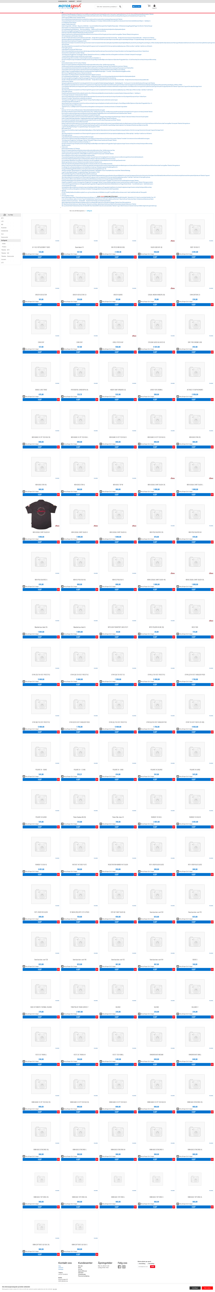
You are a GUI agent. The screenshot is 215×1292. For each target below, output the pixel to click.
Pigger (136, 26)
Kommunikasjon (91, 202)
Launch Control (131, 83)
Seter (127, 21)
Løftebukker (82, 74)
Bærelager (70, 174)
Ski (67, 168)
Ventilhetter (141, 26)
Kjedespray (122, 46)
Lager (119, 39)
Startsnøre (184, 175)
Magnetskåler (98, 59)
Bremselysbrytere (91, 163)
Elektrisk (64, 121)
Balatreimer (78, 184)
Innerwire (147, 37)
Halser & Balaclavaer (138, 199)
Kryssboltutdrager (90, 59)
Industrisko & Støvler (82, 205)
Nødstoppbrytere (120, 123)
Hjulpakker (85, 118)
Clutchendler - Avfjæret (116, 37)
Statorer (96, 34)
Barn (73, 192)
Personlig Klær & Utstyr (68, 195)
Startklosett (165, 175)
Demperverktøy (72, 103)
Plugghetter (73, 54)
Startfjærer (151, 175)
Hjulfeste (69, 56)
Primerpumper (101, 153)
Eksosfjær (79, 78)
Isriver (119, 184)
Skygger (112, 202)
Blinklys (80, 32)
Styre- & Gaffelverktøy (131, 59)
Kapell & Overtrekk (82, 14)
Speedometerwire (73, 162)
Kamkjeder (120, 42)
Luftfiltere (81, 153)
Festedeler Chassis (81, 21)
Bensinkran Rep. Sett (99, 16)
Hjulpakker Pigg (79, 118)
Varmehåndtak (71, 53)
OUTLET (79, 1)
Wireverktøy (153, 59)
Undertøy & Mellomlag (139, 205)
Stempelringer (209, 42)
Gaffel (76, 93)
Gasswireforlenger (104, 179)
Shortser (116, 199)
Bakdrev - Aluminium (80, 29)
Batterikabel (139, 14)
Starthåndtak (158, 175)
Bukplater (85, 115)
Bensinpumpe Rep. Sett (102, 111)
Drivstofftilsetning (83, 46)
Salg (59, 1266)
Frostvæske (101, 46)
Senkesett (97, 39)
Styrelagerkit (129, 51)
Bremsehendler (78, 37)
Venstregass (146, 138)
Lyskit (81, 34)
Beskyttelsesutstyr (85, 197)
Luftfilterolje (128, 89)
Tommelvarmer (131, 138)
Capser (96, 199)
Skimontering (82, 168)
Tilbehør (151, 14)
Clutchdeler (78, 160)
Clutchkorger (82, 42)
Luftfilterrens (128, 46)
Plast (63, 93)
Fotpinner (88, 21)
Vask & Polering (140, 177)
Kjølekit (124, 42)
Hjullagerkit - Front (89, 39)
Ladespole (90, 165)
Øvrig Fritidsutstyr (128, 199)
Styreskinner (89, 168)
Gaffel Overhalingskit (81, 83)
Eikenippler (102, 26)
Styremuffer (103, 138)
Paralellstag (110, 167)
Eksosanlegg (68, 31)
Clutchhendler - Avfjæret (123, 79)
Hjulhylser (123, 26)
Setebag (102, 14)
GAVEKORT (72, 1)
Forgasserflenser (74, 153)
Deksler (141, 84)
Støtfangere (118, 116)
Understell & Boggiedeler (68, 184)
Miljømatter (105, 54)
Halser (152, 199)
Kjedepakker (118, 29)
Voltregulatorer (135, 34)
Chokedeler (132, 16)
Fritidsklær (88, 199)
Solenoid (85, 34)
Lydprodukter (100, 123)
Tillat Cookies (207, 1288)
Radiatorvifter (126, 86)
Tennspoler (175, 123)
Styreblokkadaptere (69, 180)
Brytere (84, 32)
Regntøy (84, 204)
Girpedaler (146, 84)
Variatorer (91, 162)
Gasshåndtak (90, 179)
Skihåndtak (76, 168)
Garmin (66, 170)
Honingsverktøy (74, 59)
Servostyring (88, 138)
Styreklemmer (122, 51)
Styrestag (69, 125)
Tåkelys (129, 34)
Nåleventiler (73, 17)
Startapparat (132, 175)
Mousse (126, 71)
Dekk (70, 118)
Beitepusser (78, 137)
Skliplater (66, 22)
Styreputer (136, 51)
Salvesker (97, 14)
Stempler (159, 86)
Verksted (60, 1267)
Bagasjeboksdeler (70, 115)
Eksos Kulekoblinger (78, 174)
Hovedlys (80, 93)
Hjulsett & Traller (80, 170)
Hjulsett (86, 170)
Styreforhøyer (115, 51)
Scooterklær (94, 204)
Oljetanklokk (99, 175)
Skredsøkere (118, 204)
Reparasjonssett (122, 68)
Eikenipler (89, 71)
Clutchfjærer (71, 42)
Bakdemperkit (72, 39)
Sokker (110, 205)
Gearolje (117, 46)
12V (127, 14)
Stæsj (63, 182)
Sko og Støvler (65, 205)
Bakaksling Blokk (70, 29)
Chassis (64, 115)
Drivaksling (71, 120)
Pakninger (115, 160)
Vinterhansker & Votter (96, 200)
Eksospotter (82, 31)
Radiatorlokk (182, 42)
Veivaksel (191, 86)
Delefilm (64, 194)
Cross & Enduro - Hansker (76, 200)
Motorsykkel (81, 192)
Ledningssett (76, 34)
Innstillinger (195, 1288)
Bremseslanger (106, 19)
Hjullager (106, 83)
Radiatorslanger (119, 86)
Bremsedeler (65, 19)
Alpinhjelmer (69, 202)
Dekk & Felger (65, 26)
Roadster (4, 228)
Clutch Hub (70, 41)
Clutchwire (125, 37)
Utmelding (151, 1263)
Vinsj (142, 116)
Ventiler (67, 44)
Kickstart (157, 84)
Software (79, 49)
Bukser (71, 199)
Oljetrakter (116, 59)
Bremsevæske (74, 46)
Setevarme (93, 116)
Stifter (100, 34)
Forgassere (67, 17)
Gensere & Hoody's (103, 199)
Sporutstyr (115, 170)
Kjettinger (91, 118)
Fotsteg (90, 115)
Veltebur (133, 116)
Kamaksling (107, 42)
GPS (73, 36)
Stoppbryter (105, 34)
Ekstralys (75, 123)
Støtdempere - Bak (141, 184)
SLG (2, 234)
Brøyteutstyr (86, 113)
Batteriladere (145, 14)
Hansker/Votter (66, 200)
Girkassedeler (88, 120)
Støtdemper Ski (102, 168)
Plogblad (99, 113)
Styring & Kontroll (66, 138)
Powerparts (71, 49)
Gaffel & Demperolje (109, 46)
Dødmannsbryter (75, 51)
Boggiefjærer (93, 184)
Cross (63, 61)
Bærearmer (75, 125)
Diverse (94, 54)
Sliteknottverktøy (116, 187)
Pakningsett (176, 42)
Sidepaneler (127, 93)
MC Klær (64, 204)
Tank (67, 24)
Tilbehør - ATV (5, 250)
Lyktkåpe (99, 93)
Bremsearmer (72, 155)
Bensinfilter (78, 16)
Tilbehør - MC (5, 253)
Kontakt (88, 123)
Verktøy (64, 58)
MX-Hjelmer (99, 202)
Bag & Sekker (65, 197)
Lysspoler (113, 123)
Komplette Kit (72, 24)
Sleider (126, 184)
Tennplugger (79, 54)
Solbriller (148, 197)
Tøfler (121, 205)
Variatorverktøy (129, 143)
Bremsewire (67, 145)
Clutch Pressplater (78, 41)
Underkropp (153, 205)
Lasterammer (78, 116)
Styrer (108, 138)
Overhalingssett (92, 86)
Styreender (108, 51)
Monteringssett (88, 98)
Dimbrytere (71, 165)
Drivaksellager (125, 39)
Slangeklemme (116, 54)
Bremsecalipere (84, 68)
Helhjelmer (84, 202)
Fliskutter (83, 137)
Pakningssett (113, 130)
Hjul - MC (118, 26)
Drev (67, 120)
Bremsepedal (100, 37)
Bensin (63, 111)
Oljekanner (111, 59)
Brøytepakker (93, 113)
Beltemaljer (69, 160)
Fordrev (100, 29)
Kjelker (110, 170)
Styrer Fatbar (142, 51)
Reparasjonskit (114, 19)
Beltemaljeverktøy (71, 187)
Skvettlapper (108, 116)
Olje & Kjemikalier (66, 46)
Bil (146, 192)
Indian (4, 243)
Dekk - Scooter (90, 26)
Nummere (118, 69)
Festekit (87, 31)
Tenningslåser (118, 34)
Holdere (76, 36)
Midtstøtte (106, 21)
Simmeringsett (139, 86)
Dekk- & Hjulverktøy (81, 58)
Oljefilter (161, 42)
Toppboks (118, 14)
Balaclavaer (147, 199)
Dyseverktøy (93, 58)
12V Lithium (131, 14)
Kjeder (123, 29)
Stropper (110, 140)
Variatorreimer (96, 120)
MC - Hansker (86, 200)
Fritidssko (74, 205)
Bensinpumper (109, 16)
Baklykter (75, 32)
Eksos (63, 31)
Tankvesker (113, 14)
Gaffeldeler (101, 83)
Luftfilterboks (93, 93)
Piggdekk (131, 26)
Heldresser (75, 204)
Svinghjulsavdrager (120, 143)
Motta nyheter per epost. (144, 1261)
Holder (94, 115)
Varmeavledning (101, 31)
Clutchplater (97, 42)
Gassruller (83, 51)
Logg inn (154, 8)
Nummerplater (115, 93)
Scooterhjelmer (106, 202)
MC (62, 12)
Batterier (123, 14)
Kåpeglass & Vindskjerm (97, 21)
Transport (87, 27)
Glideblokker (114, 184)
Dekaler (64, 24)
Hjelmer (64, 202)
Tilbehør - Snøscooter (7, 256)
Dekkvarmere (83, 71)
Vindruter (138, 116)
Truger (118, 205)
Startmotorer (90, 34)
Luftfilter (152, 42)
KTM (76, 49)
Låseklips (157, 42)
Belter (93, 110)
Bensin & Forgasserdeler (68, 16)
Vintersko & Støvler (128, 205)
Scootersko (105, 205)
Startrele (147, 123)
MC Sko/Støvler (92, 205)
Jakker (110, 199)
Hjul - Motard (112, 71)
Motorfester (88, 175)
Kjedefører (112, 29)
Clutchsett (136, 84)
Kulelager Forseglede (134, 39)
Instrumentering (82, 123)
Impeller (80, 130)
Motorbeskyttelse (106, 93)
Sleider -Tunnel (132, 184)
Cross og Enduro (88, 192)
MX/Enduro (99, 205)
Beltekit (90, 110)
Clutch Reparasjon (96, 84)
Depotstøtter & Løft (67, 27)
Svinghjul (164, 86)
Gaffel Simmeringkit (92, 83)
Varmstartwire (119, 66)
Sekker (74, 197)
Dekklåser (96, 26)
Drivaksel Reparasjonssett (107, 120)
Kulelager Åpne (144, 39)
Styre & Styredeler (66, 51)
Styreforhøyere (96, 138)
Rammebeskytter (121, 21)
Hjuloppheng (65, 39)
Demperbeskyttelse (69, 93)
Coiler (66, 34)
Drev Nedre (84, 160)
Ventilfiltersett (104, 158)
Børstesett (89, 32)
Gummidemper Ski (94, 167)
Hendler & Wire (65, 37)
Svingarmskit (147, 83)
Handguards (89, 51)
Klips (127, 42)
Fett (89, 46)
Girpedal (135, 37)
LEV (2, 221)
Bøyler (70, 21)
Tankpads (132, 54)
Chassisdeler (65, 21)
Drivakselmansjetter (79, 120)
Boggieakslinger (85, 184)
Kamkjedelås (113, 42)
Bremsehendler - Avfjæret (90, 37)
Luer (113, 199)
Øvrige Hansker (106, 200)
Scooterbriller (142, 197)
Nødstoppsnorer (129, 123)
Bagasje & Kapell (66, 14)
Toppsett (186, 86)
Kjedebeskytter (106, 29)
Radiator (121, 93)
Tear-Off (153, 197)
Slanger (150, 26)
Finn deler (137, 6)
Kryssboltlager (138, 42)
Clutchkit (76, 42)
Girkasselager (108, 76)
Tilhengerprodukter (148, 182)
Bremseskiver (98, 19)
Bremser (73, 58)
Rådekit (120, 175)
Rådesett (132, 86)
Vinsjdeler (145, 116)
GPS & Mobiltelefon (67, 36)
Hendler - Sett (141, 37)
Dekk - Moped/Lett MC (80, 26)
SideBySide (69, 192)
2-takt (128, 192)
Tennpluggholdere (96, 189)
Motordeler (65, 41)
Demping (67, 78)
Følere (102, 42)
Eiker (106, 26)
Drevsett (95, 29)
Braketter (77, 19)
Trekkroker (128, 116)
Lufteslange (105, 66)
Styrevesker (113, 138)
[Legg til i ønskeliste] (58, 257)
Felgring (114, 26)
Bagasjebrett (73, 14)
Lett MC (99, 192)
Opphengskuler (120, 125)
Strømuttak (112, 34)
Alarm (71, 32)
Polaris (4, 247)
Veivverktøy (140, 59)
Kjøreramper (112, 39)
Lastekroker (81, 56)
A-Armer (99, 125)
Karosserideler (71, 116)
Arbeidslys (69, 121)
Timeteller (77, 53)
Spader (124, 204)
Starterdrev (189, 42)
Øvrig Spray (69, 47)
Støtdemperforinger (70, 185)
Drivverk (64, 29)
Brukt (76, 192)
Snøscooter (65, 147)
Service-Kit (145, 46)
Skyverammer (105, 113)
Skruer (110, 54)
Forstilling (64, 125)
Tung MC (112, 192)
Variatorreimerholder (106, 189)
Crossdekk (71, 71)
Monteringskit (90, 14)
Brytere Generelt (76, 121)
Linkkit (136, 83)
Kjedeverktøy (81, 59)
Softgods (89, 210)
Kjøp (40, 257)
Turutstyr (74, 182)
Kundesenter (62, 1)
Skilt (71, 182)
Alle (117, 39)
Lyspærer (150, 39)
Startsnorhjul (178, 175)
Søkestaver (129, 204)
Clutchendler (107, 37)
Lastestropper (88, 56)
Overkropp (147, 205)
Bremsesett (99, 68)
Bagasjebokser (79, 115)
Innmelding (142, 1263)
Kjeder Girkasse (100, 160)
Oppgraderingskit (83, 86)
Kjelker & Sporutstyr (103, 170)
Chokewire (106, 79)
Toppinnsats (180, 86)
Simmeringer (136, 130)
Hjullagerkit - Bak (80, 39)
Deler (94, 76)
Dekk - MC (71, 26)
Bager (70, 197)
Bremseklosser (91, 19)
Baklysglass (83, 163)
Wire (132, 68)
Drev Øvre (89, 160)
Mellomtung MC (105, 192)
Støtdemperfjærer (104, 39)
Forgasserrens (94, 46)
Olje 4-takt (140, 46)
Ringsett (116, 175)
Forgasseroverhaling (96, 66)
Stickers (79, 73)
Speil (70, 22)
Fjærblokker (108, 184)
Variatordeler (85, 162)
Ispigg (127, 26)
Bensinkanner (84, 16)
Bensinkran (91, 16)
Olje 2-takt (134, 46)
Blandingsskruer (124, 16)
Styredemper (101, 51)
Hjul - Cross (106, 71)
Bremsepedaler (72, 84)
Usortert (3, 259)
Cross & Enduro (66, 199)
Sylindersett (169, 86)
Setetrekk (131, 21)
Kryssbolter (132, 42)
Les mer (55, 1289)
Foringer (109, 125)
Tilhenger (89, 140)
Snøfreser (116, 113)
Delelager (60, 1269)
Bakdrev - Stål (89, 29)
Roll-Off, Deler (135, 197)
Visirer (121, 202)
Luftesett (120, 103)
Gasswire (130, 37)
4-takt (131, 192)
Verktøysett (147, 59)
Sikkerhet (112, 204)
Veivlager (196, 86)
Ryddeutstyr (71, 137)
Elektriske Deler (66, 32)
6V (135, 14)
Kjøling (87, 130)
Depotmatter (79, 103)
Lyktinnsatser (107, 123)
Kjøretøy (64, 190)
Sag (114, 143)
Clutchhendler (113, 79)
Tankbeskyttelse (79, 95)
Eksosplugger (75, 31)
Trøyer (83, 199)
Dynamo (70, 34)
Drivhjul (94, 160)
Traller (96, 170)
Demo (118, 192)
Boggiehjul (99, 184)
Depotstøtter (75, 27)
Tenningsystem (66, 54)
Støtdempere (135, 125)
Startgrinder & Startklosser (104, 106)
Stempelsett (190, 175)
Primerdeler (94, 153)
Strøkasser (121, 113)
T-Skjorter (121, 199)
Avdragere (68, 58)
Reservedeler (80, 98)
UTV (2, 262)
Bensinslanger (116, 16)
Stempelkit (202, 42)
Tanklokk (78, 17)
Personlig (67, 182)
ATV (63, 108)
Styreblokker (78, 180)
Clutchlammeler (90, 42)
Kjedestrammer (108, 160)
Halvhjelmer (78, 202)
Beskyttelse (72, 19)
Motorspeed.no (81, 210)
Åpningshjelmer (127, 202)
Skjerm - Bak (143, 21)
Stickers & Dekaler (125, 54)
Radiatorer (105, 86)
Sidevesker (107, 14)
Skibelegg (70, 168)
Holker (93, 51)
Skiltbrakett (137, 21)
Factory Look (99, 54)
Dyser (136, 16)
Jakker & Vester (77, 199)
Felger (73, 118)
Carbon (74, 21)
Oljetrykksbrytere (168, 42)
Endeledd (104, 125)
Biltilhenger (111, 182)
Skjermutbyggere (100, 116)
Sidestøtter (82, 27)
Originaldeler (65, 49)
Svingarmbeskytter (69, 95)
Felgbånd (109, 26)
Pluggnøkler (122, 59)
